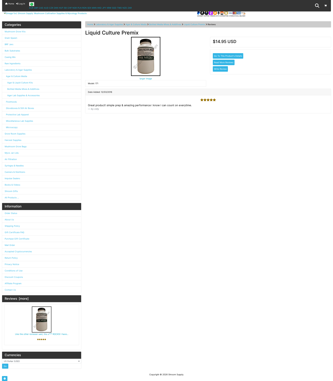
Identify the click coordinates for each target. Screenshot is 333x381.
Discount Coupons (14, 277)
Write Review (220, 69)
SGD (114, 8)
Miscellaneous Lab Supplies (19, 121)
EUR (31, 8)
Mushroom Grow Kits (15, 31)
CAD (41, 8)
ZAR (130, 8)
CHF (70, 8)
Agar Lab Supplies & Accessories (22, 95)
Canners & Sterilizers (15, 172)
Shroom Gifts (11, 191)
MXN (94, 8)
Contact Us (10, 289)
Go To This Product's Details (228, 56)
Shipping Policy (12, 226)
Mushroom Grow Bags (16, 146)
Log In (21, 3)
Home (11, 3)
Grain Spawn (11, 38)
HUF (61, 8)
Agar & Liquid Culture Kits (19, 82)
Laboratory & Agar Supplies (109, 24)
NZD (125, 8)
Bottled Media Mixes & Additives (165, 24)
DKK (56, 8)
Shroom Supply (175, 374)
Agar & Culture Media (136, 24)
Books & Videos (12, 184)
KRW (109, 8)
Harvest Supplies (13, 140)
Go (5, 366)
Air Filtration (11, 159)
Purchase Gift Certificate (17, 238)
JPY (104, 8)
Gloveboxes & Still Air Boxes (19, 108)
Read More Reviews (223, 62)
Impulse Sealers (12, 178)
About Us (9, 219)
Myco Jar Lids (12, 153)
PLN (80, 8)
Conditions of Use (14, 270)
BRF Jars (9, 44)
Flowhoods (11, 101)
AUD (46, 8)
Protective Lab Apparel (17, 114)
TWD (119, 8)
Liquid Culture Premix (194, 24)
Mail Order (10, 245)
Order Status (11, 213)
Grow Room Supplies (15, 133)
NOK (74, 8)
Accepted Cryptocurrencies (18, 251)
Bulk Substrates (12, 50)
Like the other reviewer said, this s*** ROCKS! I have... (41, 334)
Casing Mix (10, 57)
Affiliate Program (13, 283)
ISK (65, 8)
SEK (89, 8)
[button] (317, 5)
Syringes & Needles (14, 165)
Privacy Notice (12, 264)
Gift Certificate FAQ (14, 232)
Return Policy (11, 258)
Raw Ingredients (12, 63)
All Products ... (12, 197)
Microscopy (11, 127)
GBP (36, 8)
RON (84, 8)
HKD (99, 8)
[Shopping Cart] (325, 5)
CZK (51, 8)
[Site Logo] (57, 13)
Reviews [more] (17, 298)
